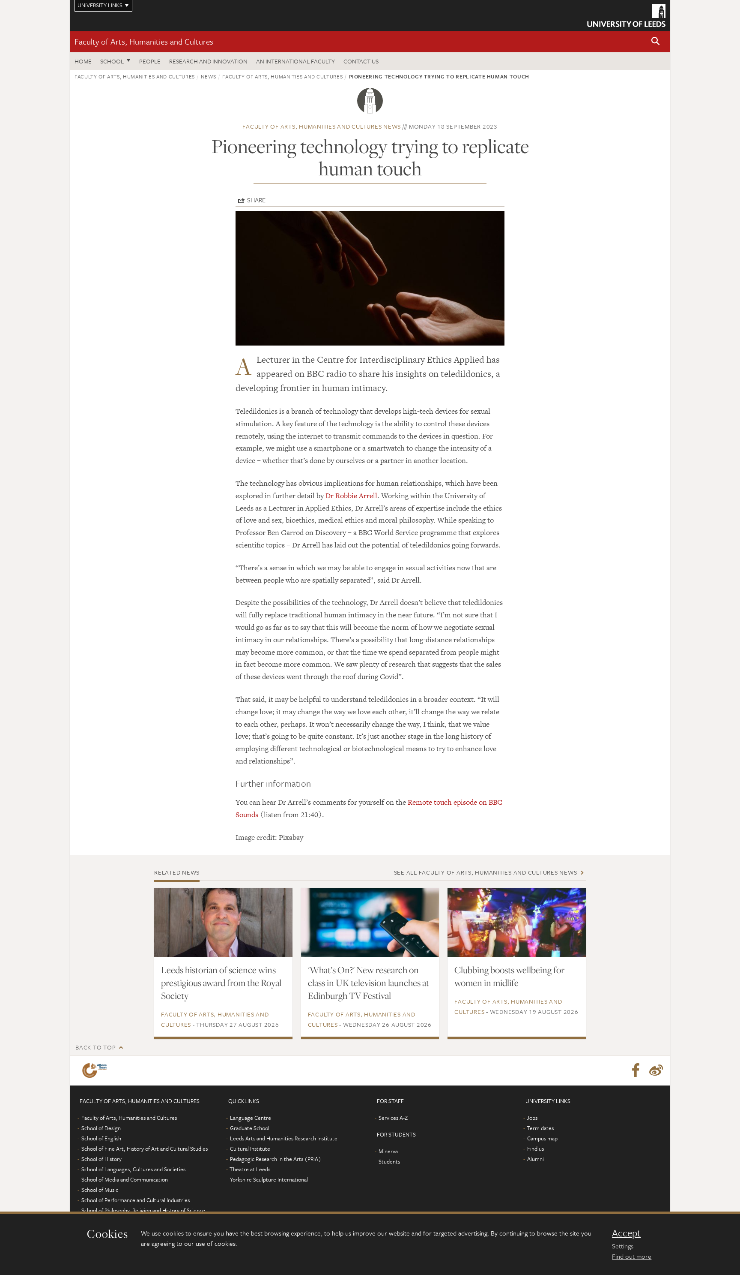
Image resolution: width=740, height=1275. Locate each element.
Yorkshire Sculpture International (269, 1179)
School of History (101, 1159)
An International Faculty (295, 61)
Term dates (540, 1128)
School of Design (101, 1128)
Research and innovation (208, 61)
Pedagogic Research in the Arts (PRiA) (275, 1159)
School (112, 61)
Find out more (631, 1256)
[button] (655, 42)
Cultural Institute (250, 1148)
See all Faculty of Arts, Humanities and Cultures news (485, 872)
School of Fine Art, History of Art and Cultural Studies (144, 1148)
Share (256, 199)
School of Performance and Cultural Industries (135, 1200)
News (208, 76)
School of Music (99, 1189)
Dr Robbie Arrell (351, 495)
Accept (626, 1233)
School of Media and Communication (124, 1179)
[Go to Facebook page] (635, 1070)
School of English (101, 1138)
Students (389, 1161)
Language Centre (250, 1117)
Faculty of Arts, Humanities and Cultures (144, 41)
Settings (622, 1246)
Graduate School (249, 1128)
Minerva (388, 1151)
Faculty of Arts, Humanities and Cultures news (321, 126)
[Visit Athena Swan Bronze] (96, 1070)
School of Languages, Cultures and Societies (133, 1169)
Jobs (532, 1117)
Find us (535, 1148)
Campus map (542, 1138)
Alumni (535, 1159)
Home (83, 61)
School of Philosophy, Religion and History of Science (143, 1210)
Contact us (361, 61)
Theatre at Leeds (250, 1169)
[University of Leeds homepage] (626, 15)
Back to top (95, 1047)
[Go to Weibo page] (656, 1070)
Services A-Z (393, 1117)
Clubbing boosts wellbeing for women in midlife (509, 976)
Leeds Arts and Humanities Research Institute (283, 1138)
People (150, 61)
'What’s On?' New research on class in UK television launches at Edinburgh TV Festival (368, 982)
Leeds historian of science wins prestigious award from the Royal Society (221, 982)
